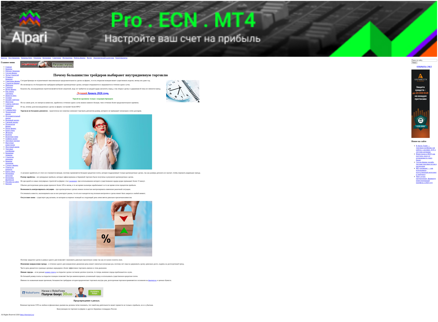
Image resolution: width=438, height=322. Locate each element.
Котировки (47, 58)
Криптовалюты (121, 58)
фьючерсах (152, 280)
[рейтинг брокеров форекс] (47, 67)
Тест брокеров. (14, 58)
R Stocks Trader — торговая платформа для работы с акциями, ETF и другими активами (426, 149)
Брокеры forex (26, 58)
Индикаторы (67, 58)
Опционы (37, 58)
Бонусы (4, 58)
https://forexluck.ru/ (27, 315)
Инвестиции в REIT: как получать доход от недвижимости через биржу (425, 157)
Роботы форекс (80, 58)
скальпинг (73, 181)
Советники (56, 58)
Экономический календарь (103, 58)
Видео (89, 58)
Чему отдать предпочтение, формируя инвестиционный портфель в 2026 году (426, 180)
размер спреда (50, 272)
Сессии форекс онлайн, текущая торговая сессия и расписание (426, 164)
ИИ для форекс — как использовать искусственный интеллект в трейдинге (426, 171)
